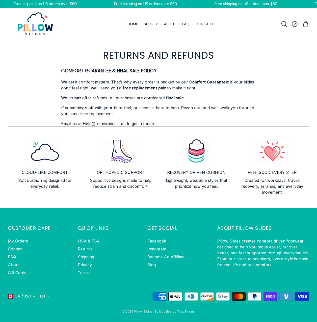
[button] (283, 24)
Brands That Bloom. (180, 311)
